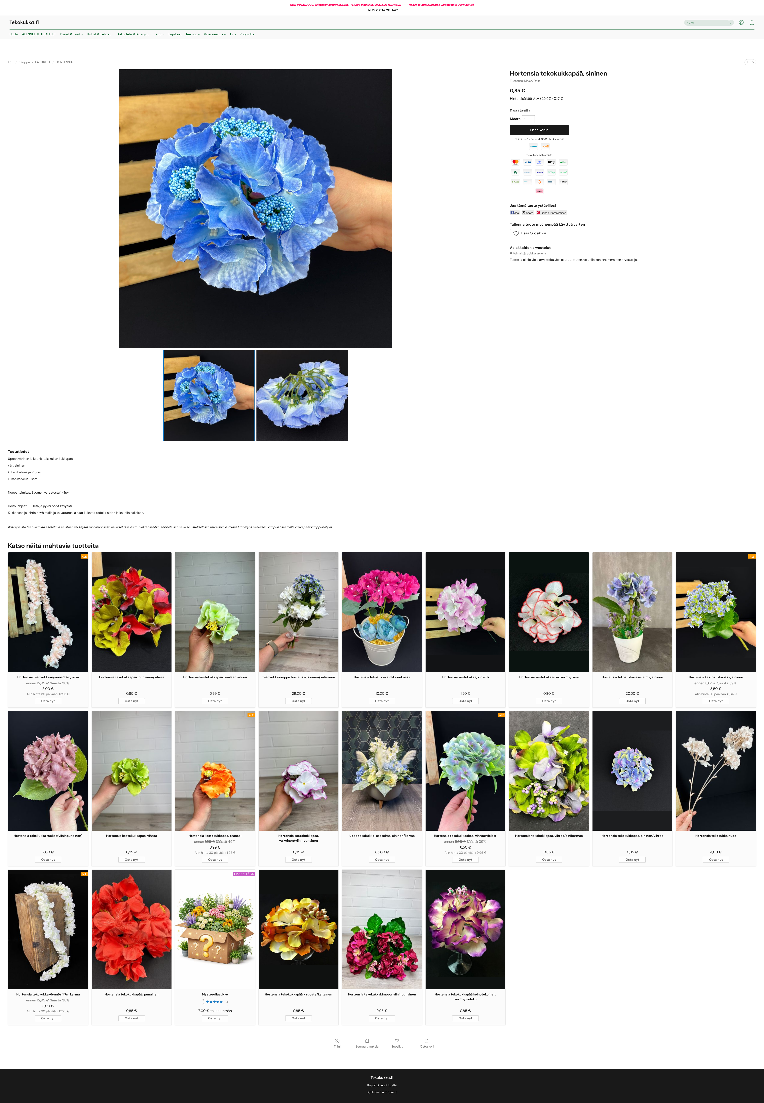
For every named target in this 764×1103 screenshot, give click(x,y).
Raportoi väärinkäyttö (382, 1085)
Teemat (192, 34)
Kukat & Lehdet (99, 34)
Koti (159, 34)
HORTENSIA (64, 62)
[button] (383, 11)
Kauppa (24, 62)
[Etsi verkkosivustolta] (729, 22)
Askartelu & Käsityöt (134, 34)
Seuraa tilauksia (367, 1046)
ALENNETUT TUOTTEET (39, 34)
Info (233, 34)
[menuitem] (747, 62)
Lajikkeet (175, 34)
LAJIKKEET (42, 62)
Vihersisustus (214, 34)
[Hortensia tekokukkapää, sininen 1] (302, 395)
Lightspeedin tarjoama (382, 1092)
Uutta (14, 34)
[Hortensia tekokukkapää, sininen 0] (209, 395)
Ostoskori (427, 1046)
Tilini (337, 1046)
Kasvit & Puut (70, 34)
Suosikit (397, 1046)
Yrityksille (247, 34)
